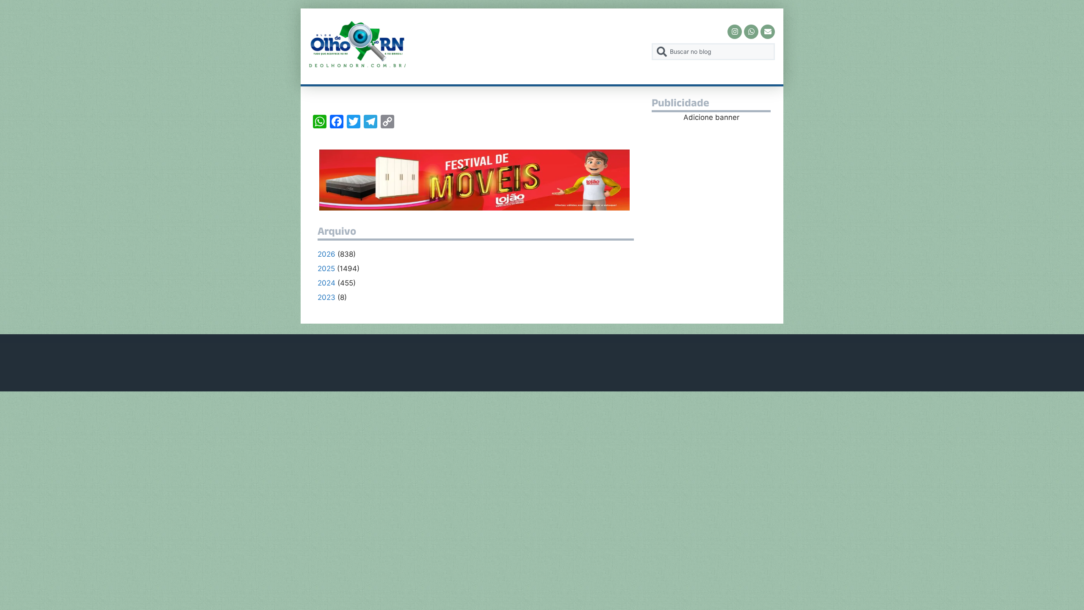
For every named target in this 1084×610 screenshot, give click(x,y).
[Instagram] (734, 32)
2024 (326, 283)
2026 (326, 254)
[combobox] (713, 51)
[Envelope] (767, 32)
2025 (326, 268)
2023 (326, 297)
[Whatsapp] (751, 32)
